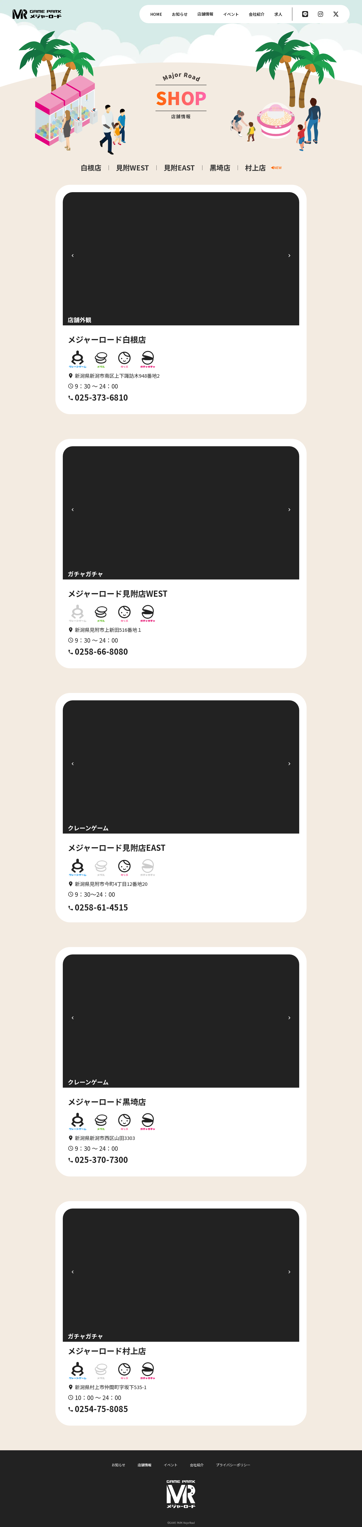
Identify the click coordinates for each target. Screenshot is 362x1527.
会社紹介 (197, 1465)
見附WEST (132, 167)
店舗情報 (144, 1465)
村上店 (255, 167)
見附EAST (179, 167)
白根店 (91, 167)
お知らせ (118, 1465)
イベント (171, 1465)
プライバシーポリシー (233, 1465)
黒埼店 (220, 167)
